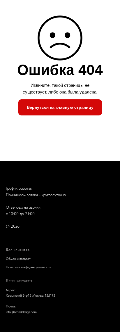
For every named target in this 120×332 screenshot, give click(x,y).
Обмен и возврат (18, 259)
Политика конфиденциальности (28, 267)
